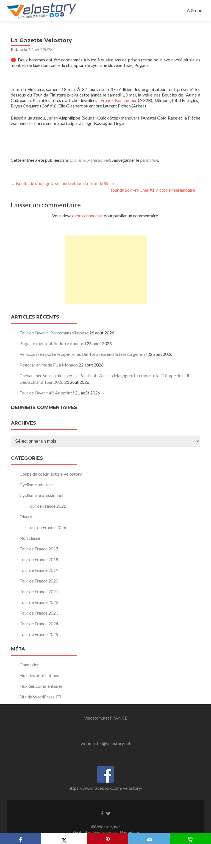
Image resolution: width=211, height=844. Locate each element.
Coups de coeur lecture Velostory (51, 473)
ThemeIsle (129, 832)
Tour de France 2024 (39, 623)
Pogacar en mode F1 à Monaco (49, 364)
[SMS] (190, 838)
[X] (64, 838)
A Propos (195, 10)
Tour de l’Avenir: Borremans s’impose (54, 332)
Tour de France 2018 (39, 559)
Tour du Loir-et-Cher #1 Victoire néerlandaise (155, 189)
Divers (26, 516)
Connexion (30, 664)
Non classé (30, 538)
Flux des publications (39, 675)
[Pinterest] (107, 838)
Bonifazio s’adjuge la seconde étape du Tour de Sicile (62, 183)
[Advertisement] (106, 269)
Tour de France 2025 (39, 634)
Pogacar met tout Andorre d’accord (53, 343)
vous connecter (88, 215)
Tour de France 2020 (39, 580)
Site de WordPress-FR (40, 696)
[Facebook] (20, 838)
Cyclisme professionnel (90, 160)
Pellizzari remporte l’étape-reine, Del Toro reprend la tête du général (83, 354)
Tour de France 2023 (39, 612)
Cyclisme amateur (36, 484)
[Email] (149, 838)
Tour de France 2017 (39, 548)
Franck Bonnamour (119, 100)
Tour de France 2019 (39, 570)
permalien (149, 160)
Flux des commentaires (41, 686)
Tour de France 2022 (39, 602)
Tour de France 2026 (46, 527)
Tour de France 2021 (46, 505)
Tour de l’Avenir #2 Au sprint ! (47, 392)
